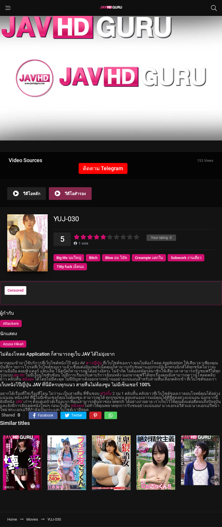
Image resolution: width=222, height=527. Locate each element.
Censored (15, 290)
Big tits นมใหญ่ (68, 258)
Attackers (11, 323)
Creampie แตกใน (149, 258)
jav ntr (19, 375)
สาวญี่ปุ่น (94, 363)
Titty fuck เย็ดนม (70, 267)
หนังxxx (77, 405)
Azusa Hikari (13, 344)
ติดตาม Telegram (103, 168)
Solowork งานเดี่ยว (186, 258)
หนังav (28, 379)
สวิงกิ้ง (106, 393)
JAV (19, 401)
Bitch (93, 258)
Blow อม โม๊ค (116, 258)
